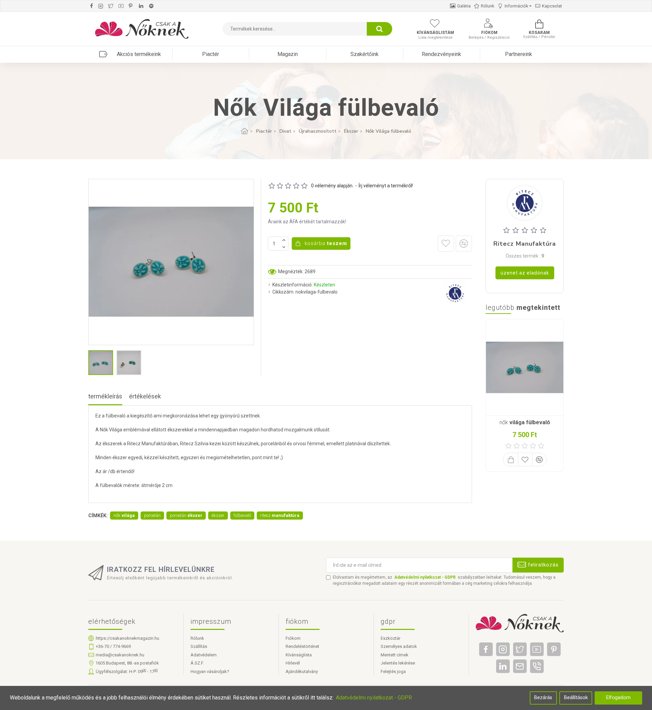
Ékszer (351, 131)
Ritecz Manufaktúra (524, 244)
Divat (285, 131)
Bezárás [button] (543, 697)
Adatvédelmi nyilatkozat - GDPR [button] (374, 697)
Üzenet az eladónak (525, 273)
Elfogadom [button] (618, 697)
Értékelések (145, 396)
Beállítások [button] (576, 697)
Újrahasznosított (318, 131)
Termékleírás (105, 396)
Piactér (264, 131)
